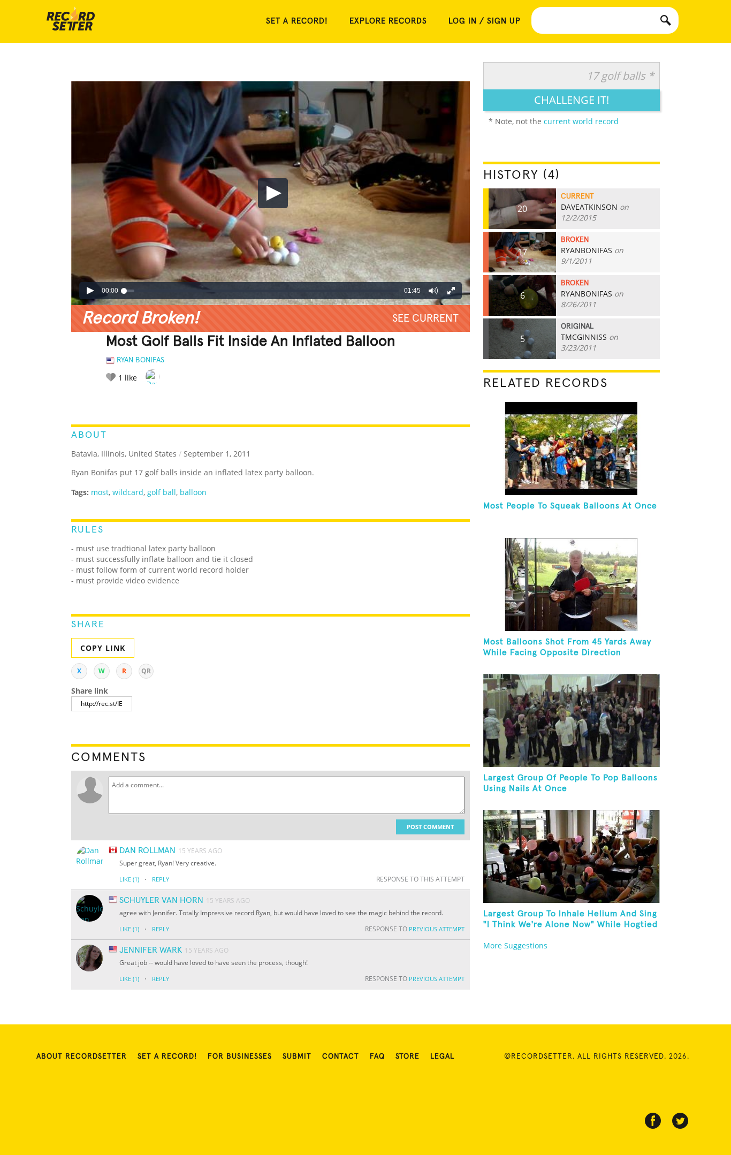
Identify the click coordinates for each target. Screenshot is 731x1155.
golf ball (161, 492)
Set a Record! (167, 1056)
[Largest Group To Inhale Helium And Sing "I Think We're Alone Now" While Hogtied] (571, 856)
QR (146, 670)
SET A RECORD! (297, 21)
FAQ (377, 1056)
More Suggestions (515, 945)
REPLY (160, 879)
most (100, 492)
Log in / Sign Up (484, 21)
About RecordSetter (81, 1056)
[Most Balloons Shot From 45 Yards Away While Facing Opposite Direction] (571, 584)
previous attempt (437, 929)
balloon (193, 492)
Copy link (102, 648)
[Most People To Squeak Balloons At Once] (571, 448)
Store (407, 1056)
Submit (297, 1056)
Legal (442, 1056)
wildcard (127, 492)
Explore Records (388, 21)
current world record (581, 121)
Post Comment (430, 827)
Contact (340, 1056)
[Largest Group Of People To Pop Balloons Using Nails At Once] (571, 720)
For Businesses (240, 1056)
